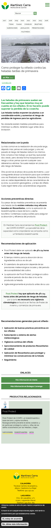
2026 (46, 20)
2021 (28, 20)
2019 (16, 20)
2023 (40, 20)
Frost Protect (12, 293)
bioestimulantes (20, 432)
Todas (11, 24)
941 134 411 (29, 491)
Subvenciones (12, 28)
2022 (34, 20)
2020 (22, 20)
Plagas (19, 24)
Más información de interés (26, 380)
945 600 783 (29, 503)
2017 (4, 20)
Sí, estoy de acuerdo (12, 519)
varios (31, 432)
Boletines (38, 24)
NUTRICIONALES (7, 432)
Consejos (28, 24)
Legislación (24, 28)
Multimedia (25, 32)
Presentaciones (38, 28)
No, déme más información (14, 524)
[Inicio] (18, 4)
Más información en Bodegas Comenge (26, 386)
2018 (10, 20)
